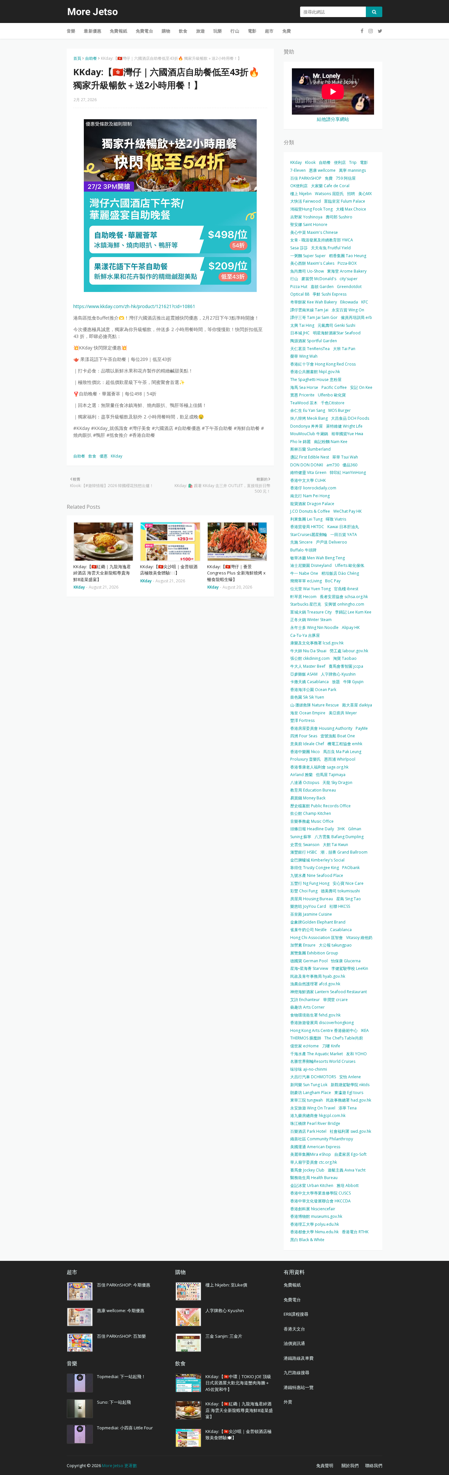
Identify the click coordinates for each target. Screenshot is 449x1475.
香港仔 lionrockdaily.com (313, 488)
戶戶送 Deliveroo (331, 542)
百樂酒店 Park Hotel (308, 1131)
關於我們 (350, 1465)
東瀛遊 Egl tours (348, 1092)
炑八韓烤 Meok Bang (309, 418)
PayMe (362, 728)
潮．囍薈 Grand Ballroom (343, 852)
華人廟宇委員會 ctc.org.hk (313, 1162)
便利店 (340, 162)
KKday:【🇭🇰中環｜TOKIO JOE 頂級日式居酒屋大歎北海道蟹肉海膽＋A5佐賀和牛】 (238, 1383)
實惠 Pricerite (302, 395)
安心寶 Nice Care (348, 883)
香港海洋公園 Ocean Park (313, 689)
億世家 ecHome (304, 1046)
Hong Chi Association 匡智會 (316, 937)
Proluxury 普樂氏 (305, 759)
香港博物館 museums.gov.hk (316, 1216)
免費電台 (292, 1300)
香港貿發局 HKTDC (307, 526)
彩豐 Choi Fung (304, 891)
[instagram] (370, 31)
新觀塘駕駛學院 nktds (350, 1084)
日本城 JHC (300, 333)
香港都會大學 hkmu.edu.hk (314, 1232)
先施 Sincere (301, 542)
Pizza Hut (298, 286)
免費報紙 (292, 1285)
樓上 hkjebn (301, 193)
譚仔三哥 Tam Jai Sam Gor (314, 317)
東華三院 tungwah (306, 1100)
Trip (353, 162)
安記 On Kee (361, 387)
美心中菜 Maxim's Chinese (314, 232)
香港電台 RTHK (355, 1232)
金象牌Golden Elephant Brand (317, 922)
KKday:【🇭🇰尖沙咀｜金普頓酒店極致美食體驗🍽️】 (169, 570)
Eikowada (349, 302)
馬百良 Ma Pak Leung (342, 751)
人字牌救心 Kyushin (338, 674)
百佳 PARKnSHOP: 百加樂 (121, 1336)
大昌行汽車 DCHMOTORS (313, 1077)
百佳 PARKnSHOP (305, 178)
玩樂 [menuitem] (217, 31)
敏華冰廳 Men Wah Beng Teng (317, 558)
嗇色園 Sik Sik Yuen (307, 697)
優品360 (350, 465)
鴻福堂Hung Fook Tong (311, 209)
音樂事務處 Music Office (312, 821)
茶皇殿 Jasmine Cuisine (311, 914)
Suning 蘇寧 (300, 836)
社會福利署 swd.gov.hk (350, 1131)
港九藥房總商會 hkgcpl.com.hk (317, 1115)
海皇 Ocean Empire (307, 713)
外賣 (288, 1402)
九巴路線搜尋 (296, 1372)
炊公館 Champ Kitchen (310, 813)
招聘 (351, 193)
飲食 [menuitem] (183, 31)
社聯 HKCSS (339, 906)
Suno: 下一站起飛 (114, 1402)
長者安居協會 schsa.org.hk (344, 596)
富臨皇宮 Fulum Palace (344, 201)
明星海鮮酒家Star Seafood (337, 333)
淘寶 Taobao (345, 658)
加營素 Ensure (303, 945)
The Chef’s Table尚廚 (343, 1038)
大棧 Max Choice (351, 209)
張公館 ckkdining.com (310, 658)
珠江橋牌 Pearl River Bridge (315, 1123)
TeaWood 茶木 (304, 403)
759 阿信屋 (346, 178)
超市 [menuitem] (269, 31)
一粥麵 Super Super (308, 255)
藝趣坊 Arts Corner (307, 1007)
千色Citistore (332, 403)
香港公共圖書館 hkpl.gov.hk (315, 371)
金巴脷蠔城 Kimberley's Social (317, 860)
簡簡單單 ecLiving (306, 581)
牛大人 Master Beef (307, 666)
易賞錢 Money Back (307, 798)
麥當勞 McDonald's (318, 278)
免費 (329, 178)
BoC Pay (333, 581)
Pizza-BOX (347, 263)
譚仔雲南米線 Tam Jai (309, 310)
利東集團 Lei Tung (306, 519)
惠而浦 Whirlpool (339, 759)
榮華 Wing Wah (304, 356)
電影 (364, 162)
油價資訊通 (294, 1343)
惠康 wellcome (322, 170)
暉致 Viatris (336, 519)
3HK (341, 829)
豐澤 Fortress (302, 720)
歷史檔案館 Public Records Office (320, 806)
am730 (332, 465)
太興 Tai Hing (302, 325)
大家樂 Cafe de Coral (330, 186)
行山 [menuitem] (234, 31)
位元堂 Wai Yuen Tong (310, 589)
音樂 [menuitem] (71, 31)
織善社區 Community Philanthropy (321, 1139)
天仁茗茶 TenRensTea (310, 348)
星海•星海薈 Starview (309, 968)
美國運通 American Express (315, 1147)
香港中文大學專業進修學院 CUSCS (320, 1193)
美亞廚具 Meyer (343, 713)
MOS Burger (339, 410)
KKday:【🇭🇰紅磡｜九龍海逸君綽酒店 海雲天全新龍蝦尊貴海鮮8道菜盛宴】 (102, 573)
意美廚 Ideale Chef (307, 744)
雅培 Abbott (348, 1185)
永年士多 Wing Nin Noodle (314, 627)
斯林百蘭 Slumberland (310, 449)
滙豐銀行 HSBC (303, 852)
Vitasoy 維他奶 (359, 937)
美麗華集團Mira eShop (310, 1154)
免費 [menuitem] (286, 31)
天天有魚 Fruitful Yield (331, 248)
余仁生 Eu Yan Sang (307, 410)
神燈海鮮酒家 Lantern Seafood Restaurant (328, 992)
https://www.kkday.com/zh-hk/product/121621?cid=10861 (134, 306)
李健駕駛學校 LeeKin (349, 968)
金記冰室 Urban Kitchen (311, 1185)
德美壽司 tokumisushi (340, 891)
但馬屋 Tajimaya (330, 774)
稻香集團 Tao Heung (347, 255)
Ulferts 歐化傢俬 (349, 565)
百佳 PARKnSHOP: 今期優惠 (123, 1285)
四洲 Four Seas (303, 736)
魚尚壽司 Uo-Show (307, 271)
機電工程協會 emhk (344, 744)
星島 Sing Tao (348, 899)
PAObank (351, 867)
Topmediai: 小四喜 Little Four (125, 1428)
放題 (336, 681)
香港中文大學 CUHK (308, 480)
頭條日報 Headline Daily (312, 829)
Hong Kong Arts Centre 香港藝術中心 (324, 1030)
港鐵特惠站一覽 (299, 1387)
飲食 (92, 456)
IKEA (365, 1030)
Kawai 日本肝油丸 (343, 526)
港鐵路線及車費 (299, 1358)
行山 (294, 278)
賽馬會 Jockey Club (307, 1170)
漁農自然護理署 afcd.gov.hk (315, 984)
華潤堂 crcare (335, 999)
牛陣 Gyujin (353, 681)
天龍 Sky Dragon (337, 782)
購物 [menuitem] (166, 31)
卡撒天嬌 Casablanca (309, 681)
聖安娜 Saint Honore (308, 224)
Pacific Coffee (334, 387)
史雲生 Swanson (304, 844)
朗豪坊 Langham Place (310, 1092)
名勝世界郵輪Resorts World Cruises (322, 1061)
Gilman (354, 829)
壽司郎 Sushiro (339, 217)
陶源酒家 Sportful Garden (313, 341)
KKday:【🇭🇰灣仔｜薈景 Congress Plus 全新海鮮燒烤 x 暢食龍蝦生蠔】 (236, 573)
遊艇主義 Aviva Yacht (347, 1170)
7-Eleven (298, 170)
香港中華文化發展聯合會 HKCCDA (320, 1201)
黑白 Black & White (307, 1239)
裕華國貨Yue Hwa (347, 433)
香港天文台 (294, 1329)
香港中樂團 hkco (305, 751)
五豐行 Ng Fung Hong (309, 883)
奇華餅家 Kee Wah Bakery (313, 302)
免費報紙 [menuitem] (118, 31)
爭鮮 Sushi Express (329, 294)
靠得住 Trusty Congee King (314, 867)
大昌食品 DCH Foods (350, 418)
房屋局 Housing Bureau (311, 899)
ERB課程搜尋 (296, 1314)
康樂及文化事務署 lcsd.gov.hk (316, 643)
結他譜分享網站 (333, 119)
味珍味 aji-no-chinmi (308, 1069)
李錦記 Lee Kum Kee (353, 612)
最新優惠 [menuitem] (92, 31)
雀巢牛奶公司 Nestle (308, 929)
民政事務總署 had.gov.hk (348, 1100)
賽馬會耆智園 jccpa (346, 666)
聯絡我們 (373, 1465)
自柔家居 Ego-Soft (350, 1154)
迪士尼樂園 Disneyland (311, 565)
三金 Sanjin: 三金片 (223, 1336)
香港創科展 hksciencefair (312, 1209)
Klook (310, 162)
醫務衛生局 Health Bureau (314, 1177)
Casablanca (341, 929)
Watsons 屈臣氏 (329, 193)
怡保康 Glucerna (346, 961)
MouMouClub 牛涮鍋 (309, 433)
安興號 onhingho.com (344, 604)
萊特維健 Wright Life (344, 426)
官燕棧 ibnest (346, 589)
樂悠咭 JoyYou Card (308, 906)
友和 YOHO (356, 1054)
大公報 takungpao (335, 945)
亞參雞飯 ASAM (304, 674)
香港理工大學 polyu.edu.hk (314, 1224)
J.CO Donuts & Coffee (310, 511)
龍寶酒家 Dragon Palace (312, 503)
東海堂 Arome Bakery (346, 271)
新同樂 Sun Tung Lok (308, 1084)
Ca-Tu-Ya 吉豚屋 (305, 635)
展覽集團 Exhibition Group (314, 953)
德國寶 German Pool (309, 961)
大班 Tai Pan (344, 348)
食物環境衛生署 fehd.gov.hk (315, 1015)
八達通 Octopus (304, 782)
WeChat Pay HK (347, 511)
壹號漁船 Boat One (337, 736)
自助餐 (91, 58)
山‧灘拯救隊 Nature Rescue (314, 705)
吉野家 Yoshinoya (306, 217)
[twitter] (379, 31)
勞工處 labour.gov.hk (349, 651)
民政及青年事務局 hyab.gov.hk (317, 976)
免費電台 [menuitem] (144, 31)
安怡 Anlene (350, 1077)
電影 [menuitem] (252, 31)
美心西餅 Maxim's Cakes (312, 263)
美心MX (365, 193)
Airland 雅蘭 (301, 774)
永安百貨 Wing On (348, 310)
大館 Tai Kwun (335, 844)
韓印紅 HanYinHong (348, 472)
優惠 (103, 456)
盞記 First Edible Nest (309, 457)
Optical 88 (299, 294)
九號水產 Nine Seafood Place (316, 875)
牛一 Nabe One (304, 573)
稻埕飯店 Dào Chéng (340, 573)
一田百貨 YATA (343, 534)
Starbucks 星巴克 (305, 604)
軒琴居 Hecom (303, 596)
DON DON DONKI (306, 465)
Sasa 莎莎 (299, 248)
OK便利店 (299, 186)
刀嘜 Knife (331, 1046)
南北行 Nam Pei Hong (310, 496)
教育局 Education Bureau (313, 790)
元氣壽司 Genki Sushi (336, 325)
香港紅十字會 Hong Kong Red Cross (323, 364)
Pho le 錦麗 (300, 441)
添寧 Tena (348, 1108)
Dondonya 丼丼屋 (306, 426)
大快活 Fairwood (305, 201)
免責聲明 (324, 1465)
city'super (349, 278)
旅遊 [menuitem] (200, 31)
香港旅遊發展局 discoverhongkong (322, 1022)
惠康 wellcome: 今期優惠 (120, 1310)
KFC (364, 302)
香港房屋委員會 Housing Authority (321, 728)
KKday (116, 456)
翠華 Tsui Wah (345, 457)
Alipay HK (351, 627)
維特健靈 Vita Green (308, 472)
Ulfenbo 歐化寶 (332, 395)
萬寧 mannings (352, 170)
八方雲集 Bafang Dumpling (339, 836)
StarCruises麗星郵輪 (308, 534)
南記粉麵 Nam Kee (330, 441)
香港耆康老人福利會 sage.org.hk (319, 767)
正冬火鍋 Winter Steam (311, 619)
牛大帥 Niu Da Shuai (308, 651)
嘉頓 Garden (322, 286)
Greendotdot (349, 286)
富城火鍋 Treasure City (311, 612)
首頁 (77, 58)
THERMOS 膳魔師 (305, 1038)
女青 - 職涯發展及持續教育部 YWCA (321, 240)
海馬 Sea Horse (304, 387)
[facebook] (362, 31)
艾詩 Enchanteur (305, 999)
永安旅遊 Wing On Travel (312, 1108)
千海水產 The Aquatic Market (316, 1054)
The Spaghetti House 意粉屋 (316, 379)
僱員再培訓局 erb (356, 317)
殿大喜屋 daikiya (357, 705)
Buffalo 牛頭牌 (303, 550)
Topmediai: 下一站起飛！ (121, 1376)
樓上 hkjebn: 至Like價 (226, 1285)
